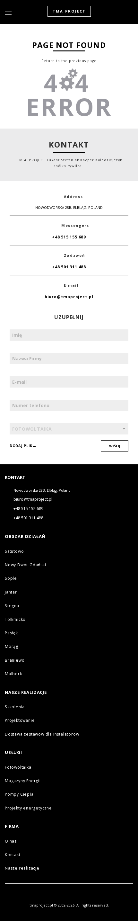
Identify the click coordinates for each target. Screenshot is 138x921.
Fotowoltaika (18, 767)
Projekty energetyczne (28, 808)
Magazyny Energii (23, 780)
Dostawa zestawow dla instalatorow (42, 734)
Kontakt (13, 854)
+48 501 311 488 (69, 267)
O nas (11, 841)
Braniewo (14, 660)
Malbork (13, 673)
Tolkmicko (15, 619)
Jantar (11, 592)
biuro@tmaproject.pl (69, 297)
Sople (11, 578)
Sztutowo (14, 551)
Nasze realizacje (22, 868)
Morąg (11, 646)
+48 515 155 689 (69, 237)
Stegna (12, 605)
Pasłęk (11, 633)
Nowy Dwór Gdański (25, 565)
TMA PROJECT (69, 11)
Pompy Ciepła (19, 794)
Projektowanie (20, 720)
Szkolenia (15, 707)
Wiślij (114, 445)
